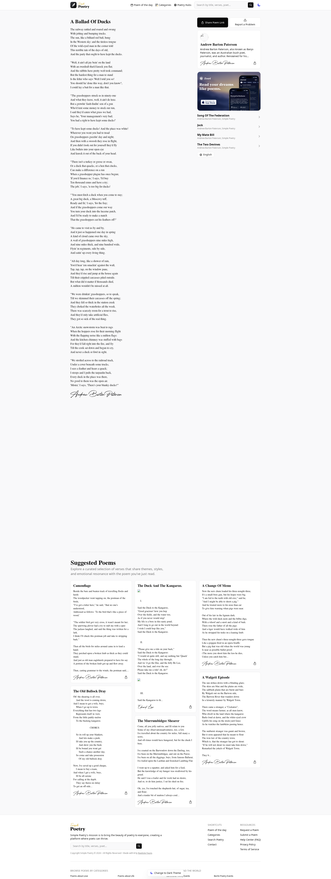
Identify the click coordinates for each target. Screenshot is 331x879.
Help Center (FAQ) (250, 839)
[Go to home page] (79, 5)
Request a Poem (249, 830)
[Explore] (251, 5)
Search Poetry (216, 839)
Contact (212, 844)
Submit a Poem (249, 834)
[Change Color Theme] (259, 5)
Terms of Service (249, 849)
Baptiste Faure (145, 853)
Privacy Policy (247, 844)
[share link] (255, 63)
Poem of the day (217, 830)
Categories (214, 834)
